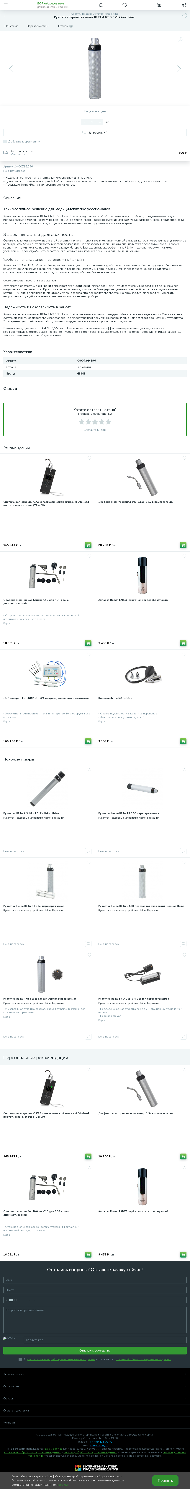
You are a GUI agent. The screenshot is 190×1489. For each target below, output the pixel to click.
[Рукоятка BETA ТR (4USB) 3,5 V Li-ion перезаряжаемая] (142, 974)
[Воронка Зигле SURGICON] (142, 673)
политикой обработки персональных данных (143, 1359)
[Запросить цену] (88, 851)
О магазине (11, 1386)
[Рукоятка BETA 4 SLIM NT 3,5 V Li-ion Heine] (47, 788)
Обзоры (8, 1398)
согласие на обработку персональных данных (32, 1452)
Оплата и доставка (16, 1410)
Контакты (9, 1422)
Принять (165, 1480)
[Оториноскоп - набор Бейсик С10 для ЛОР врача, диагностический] (47, 575)
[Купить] (88, 545)
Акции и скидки (13, 1374)
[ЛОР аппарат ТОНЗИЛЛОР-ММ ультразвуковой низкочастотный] (47, 673)
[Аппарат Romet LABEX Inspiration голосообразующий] (142, 575)
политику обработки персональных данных (90, 1452)
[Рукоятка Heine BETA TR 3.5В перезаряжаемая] (142, 788)
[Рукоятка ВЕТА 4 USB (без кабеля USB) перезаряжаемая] (47, 974)
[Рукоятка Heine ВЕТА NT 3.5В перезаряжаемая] (47, 881)
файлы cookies (53, 1448)
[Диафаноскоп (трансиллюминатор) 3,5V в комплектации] (142, 477)
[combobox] (10, 1300)
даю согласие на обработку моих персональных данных (60, 1359)
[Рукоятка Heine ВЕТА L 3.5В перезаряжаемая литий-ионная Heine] (142, 881)
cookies (63, 1484)
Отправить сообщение (95, 1350)
